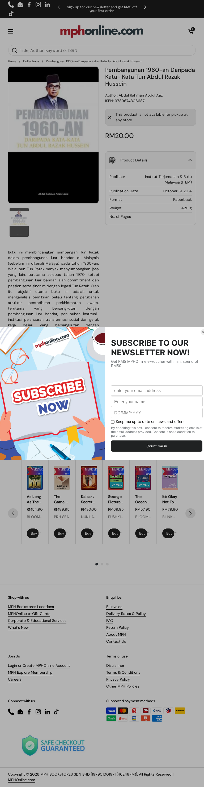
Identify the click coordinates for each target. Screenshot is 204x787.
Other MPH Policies (122, 686)
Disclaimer (115, 665)
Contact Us (116, 641)
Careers (15, 679)
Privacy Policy (118, 679)
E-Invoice (114, 606)
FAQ (109, 620)
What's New (18, 627)
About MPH (116, 634)
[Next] (190, 513)
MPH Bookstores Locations (31, 606)
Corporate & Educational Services (37, 620)
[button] (190, 31)
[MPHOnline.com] (101, 31)
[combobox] (102, 50)
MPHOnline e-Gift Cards (29, 613)
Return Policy (117, 627)
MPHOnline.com (21, 779)
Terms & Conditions (123, 672)
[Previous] (13, 513)
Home (12, 61)
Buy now (35, 533)
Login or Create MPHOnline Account (39, 665)
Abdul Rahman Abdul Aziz (141, 95)
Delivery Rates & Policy (126, 613)
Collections (31, 61)
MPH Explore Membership (30, 672)
